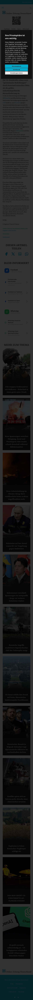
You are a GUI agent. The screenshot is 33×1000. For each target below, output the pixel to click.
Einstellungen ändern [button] (16, 73)
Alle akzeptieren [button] (16, 66)
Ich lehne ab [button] (16, 69)
